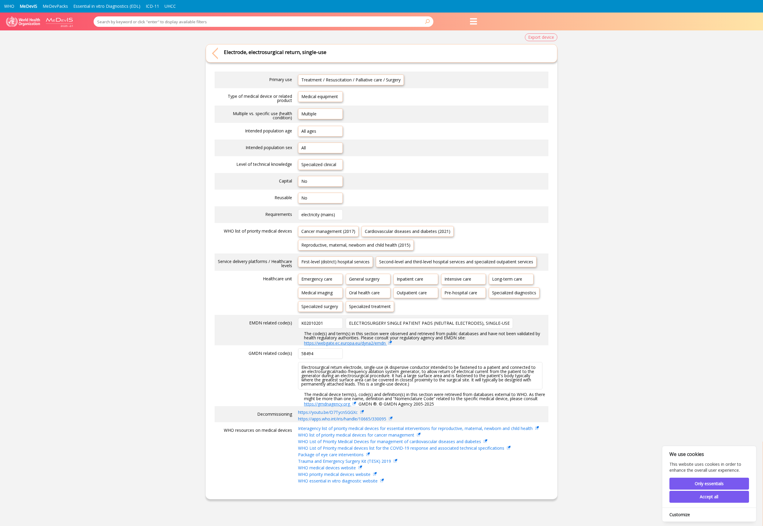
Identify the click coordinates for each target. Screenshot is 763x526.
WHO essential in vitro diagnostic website (338, 481)
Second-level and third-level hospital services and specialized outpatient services (456, 261)
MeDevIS (28, 6)
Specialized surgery (319, 306)
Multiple (309, 114)
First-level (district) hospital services (335, 261)
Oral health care (364, 293)
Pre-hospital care (460, 293)
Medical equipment (319, 96)
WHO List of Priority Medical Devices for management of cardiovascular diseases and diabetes (390, 441)
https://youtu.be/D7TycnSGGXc (328, 412)
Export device (541, 37)
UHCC (170, 6)
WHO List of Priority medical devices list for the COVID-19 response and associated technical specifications (401, 448)
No (304, 181)
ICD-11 (152, 6)
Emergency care (316, 279)
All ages (308, 131)
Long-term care (507, 279)
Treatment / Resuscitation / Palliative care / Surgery (351, 80)
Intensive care (457, 279)
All (303, 148)
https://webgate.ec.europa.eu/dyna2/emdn (345, 343)
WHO (9, 6)
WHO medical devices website (327, 468)
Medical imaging (317, 293)
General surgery (364, 279)
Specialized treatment (370, 306)
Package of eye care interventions (331, 454)
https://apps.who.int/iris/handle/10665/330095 (342, 419)
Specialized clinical (318, 164)
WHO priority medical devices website (335, 474)
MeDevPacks (55, 6)
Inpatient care (410, 279)
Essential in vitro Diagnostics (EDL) (106, 6)
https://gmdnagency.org (327, 404)
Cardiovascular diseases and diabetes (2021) (407, 231)
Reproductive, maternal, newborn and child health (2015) (355, 245)
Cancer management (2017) (328, 231)
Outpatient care (412, 293)
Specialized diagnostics (514, 293)
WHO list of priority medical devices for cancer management (356, 435)
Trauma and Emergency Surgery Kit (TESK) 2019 (345, 461)
